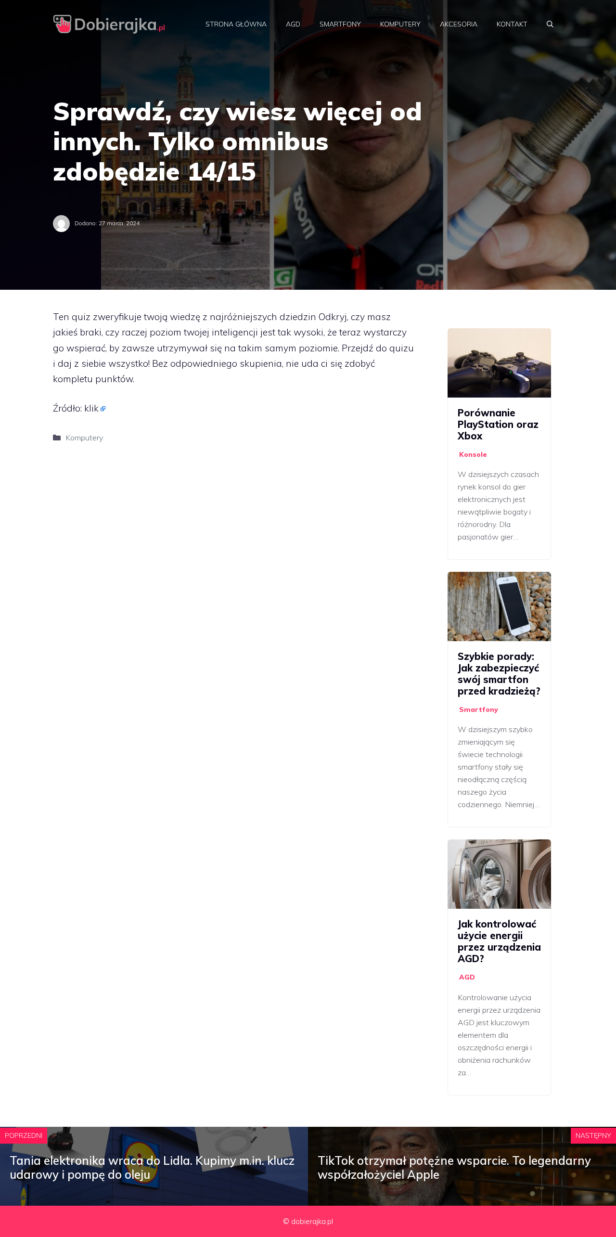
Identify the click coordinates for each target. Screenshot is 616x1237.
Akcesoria (458, 24)
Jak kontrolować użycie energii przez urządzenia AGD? (499, 941)
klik (91, 408)
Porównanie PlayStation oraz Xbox (498, 424)
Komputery (400, 24)
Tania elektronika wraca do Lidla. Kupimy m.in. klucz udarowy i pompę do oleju (152, 1167)
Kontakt (512, 24)
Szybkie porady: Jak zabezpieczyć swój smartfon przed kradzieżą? (499, 673)
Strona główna (236, 24)
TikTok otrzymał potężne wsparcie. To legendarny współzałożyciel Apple (454, 1167)
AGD (293, 24)
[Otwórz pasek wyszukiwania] (550, 24)
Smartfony (340, 24)
